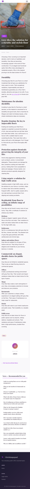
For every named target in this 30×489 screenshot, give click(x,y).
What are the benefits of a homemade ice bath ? (14, 387)
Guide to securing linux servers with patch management (14, 382)
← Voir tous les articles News (10, 363)
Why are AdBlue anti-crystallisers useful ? (14, 443)
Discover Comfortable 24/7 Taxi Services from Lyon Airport (14, 392)
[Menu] (26, 1)
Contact (4, 479)
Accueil (3, 52)
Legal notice (5, 476)
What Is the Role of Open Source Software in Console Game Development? (14, 397)
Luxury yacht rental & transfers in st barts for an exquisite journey (14, 439)
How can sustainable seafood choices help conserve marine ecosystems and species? (14, 434)
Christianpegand (11, 457)
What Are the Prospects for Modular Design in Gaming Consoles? (13, 408)
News (4, 36)
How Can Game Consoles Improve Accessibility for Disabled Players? (12, 418)
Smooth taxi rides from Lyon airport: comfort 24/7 (13, 428)
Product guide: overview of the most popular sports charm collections (13, 413)
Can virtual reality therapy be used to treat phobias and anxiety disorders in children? (14, 423)
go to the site (15, 94)
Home (3, 468)
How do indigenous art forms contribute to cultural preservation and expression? (14, 403)
